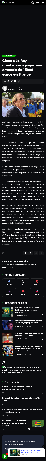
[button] (32, 2)
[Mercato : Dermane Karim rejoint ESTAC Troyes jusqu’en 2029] (7, 325)
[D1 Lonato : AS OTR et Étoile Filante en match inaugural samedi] (38, 423)
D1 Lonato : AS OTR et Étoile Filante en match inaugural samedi (14, 423)
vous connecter (18, 265)
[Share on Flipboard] (15, 81)
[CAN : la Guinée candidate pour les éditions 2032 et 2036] (7, 338)
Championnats (9, 55)
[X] (23, 283)
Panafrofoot (12, 87)
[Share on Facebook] (8, 81)
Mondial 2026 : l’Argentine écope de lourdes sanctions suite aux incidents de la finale (28, 349)
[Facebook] (9, 283)
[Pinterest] (37, 283)
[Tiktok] (37, 292)
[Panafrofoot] (8, 2)
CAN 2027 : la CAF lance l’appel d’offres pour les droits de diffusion (27, 310)
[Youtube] (23, 292)
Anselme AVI (19, 326)
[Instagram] (9, 292)
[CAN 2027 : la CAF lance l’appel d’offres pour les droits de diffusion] (7, 312)
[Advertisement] (23, 29)
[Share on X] (11, 81)
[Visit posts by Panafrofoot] (4, 88)
